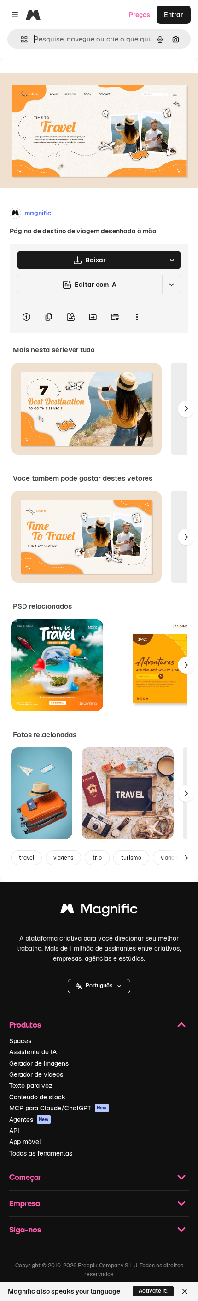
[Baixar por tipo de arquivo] (172, 260)
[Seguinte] (186, 409)
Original (59, 79)
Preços (139, 15)
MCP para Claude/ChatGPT (58, 1108)
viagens (63, 857)
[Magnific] (99, 911)
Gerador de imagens (39, 1063)
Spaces (20, 1041)
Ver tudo (81, 350)
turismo (131, 857)
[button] (99, 986)
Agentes (29, 1119)
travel (26, 857)
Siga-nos (25, 1229)
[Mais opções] (137, 317)
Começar (25, 1177)
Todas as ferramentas (40, 1153)
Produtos (25, 1024)
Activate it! (153, 1291)
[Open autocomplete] (20, 39)
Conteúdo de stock (37, 1097)
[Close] (184, 1291)
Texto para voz (30, 1085)
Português (99, 985)
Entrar (173, 15)
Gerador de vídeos (36, 1074)
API (14, 1131)
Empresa (24, 1203)
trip (97, 857)
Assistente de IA (33, 1052)
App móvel (25, 1142)
